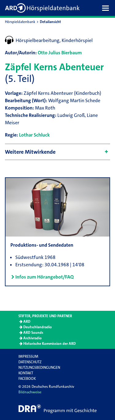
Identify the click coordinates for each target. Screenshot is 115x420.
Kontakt (25, 373)
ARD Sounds (33, 332)
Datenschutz (29, 362)
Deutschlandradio (37, 327)
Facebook (27, 378)
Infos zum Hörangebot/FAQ (44, 277)
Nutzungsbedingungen (39, 367)
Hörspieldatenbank (20, 21)
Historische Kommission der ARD (49, 343)
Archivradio (32, 338)
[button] (107, 8)
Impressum (28, 356)
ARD (26, 321)
